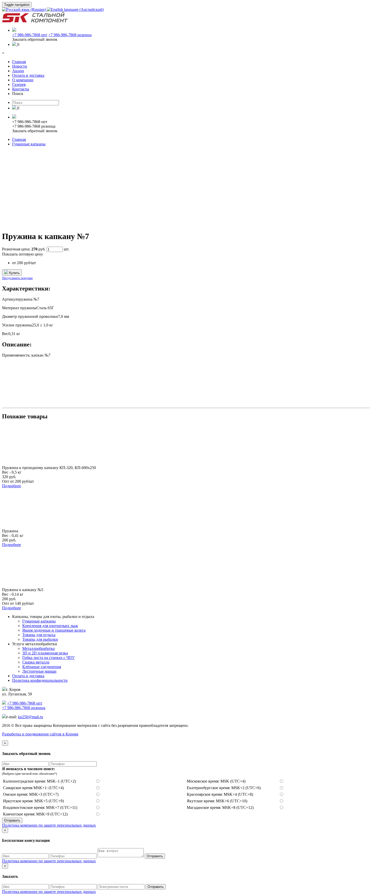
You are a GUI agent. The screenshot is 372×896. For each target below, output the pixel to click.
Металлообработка (38, 648)
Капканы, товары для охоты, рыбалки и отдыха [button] (53, 616)
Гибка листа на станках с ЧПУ (48, 657)
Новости (19, 66)
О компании (22, 80)
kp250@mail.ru (30, 717)
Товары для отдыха (38, 635)
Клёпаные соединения (41, 667)
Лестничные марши (39, 671)
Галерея (19, 84)
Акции (18, 71)
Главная (19, 62)
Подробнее (11, 486)
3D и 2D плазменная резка (45, 653)
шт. (66, 249)
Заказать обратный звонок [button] (34, 39)
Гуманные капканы (29, 144)
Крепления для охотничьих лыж (50, 626)
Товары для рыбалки (40, 639)
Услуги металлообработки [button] (34, 644)
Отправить (12, 820)
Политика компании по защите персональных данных (49, 825)
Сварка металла (35, 662)
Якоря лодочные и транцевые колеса (54, 630)
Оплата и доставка (28, 75)
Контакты (20, 89)
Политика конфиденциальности (40, 680)
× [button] (3, 53)
